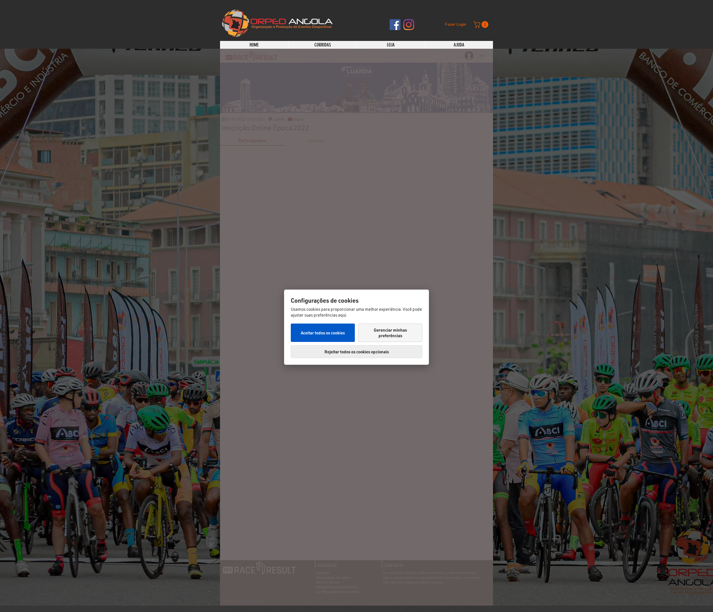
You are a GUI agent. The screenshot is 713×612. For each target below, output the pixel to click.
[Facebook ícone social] (395, 24)
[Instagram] (408, 24)
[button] (481, 24)
